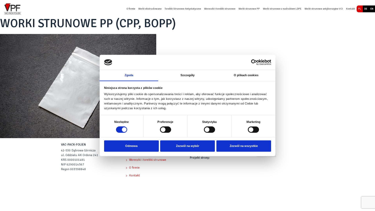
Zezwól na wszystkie (244, 146)
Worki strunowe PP (249, 8)
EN (371, 8)
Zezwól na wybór (187, 146)
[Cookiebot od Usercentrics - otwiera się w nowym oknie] (254, 62)
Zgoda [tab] (129, 75)
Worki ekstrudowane (150, 8)
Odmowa (131, 146)
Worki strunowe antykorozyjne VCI (323, 8)
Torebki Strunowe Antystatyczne (183, 8)
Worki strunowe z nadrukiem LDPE (282, 8)
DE (365, 8)
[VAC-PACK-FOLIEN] (12, 9)
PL (359, 8)
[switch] (165, 130)
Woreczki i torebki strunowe (219, 8)
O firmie (130, 8)
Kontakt (350, 8)
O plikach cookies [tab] (246, 75)
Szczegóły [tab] (187, 75)
